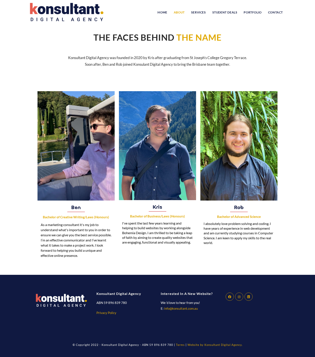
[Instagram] (239, 297)
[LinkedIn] (248, 297)
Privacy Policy (106, 313)
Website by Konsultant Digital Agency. (215, 345)
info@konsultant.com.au (181, 308)
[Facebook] (230, 297)
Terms (181, 345)
